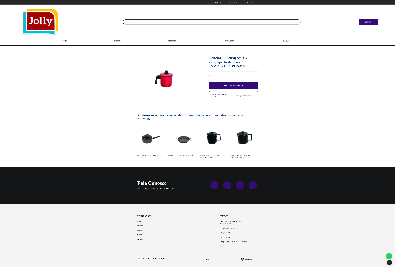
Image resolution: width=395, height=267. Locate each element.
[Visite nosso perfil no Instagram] (141, 2)
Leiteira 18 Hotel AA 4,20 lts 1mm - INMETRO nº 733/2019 (240, 156)
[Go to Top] (389, 262)
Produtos (172, 41)
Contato (369, 22)
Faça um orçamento (233, 85)
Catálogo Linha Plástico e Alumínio (218, 96)
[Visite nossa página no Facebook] (138, 2)
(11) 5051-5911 (233, 2)
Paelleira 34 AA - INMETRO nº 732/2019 (180, 155)
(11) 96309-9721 (249, 2)
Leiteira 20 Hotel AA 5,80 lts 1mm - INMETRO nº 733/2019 (209, 156)
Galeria (286, 41)
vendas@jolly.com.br (217, 2)
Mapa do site (141, 239)
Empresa (117, 41)
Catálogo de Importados (244, 96)
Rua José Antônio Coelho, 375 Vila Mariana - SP (230, 222)
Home (64, 41)
